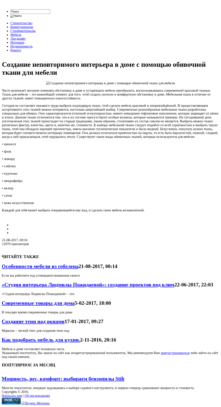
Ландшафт (18, 38)
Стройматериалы (23, 31)
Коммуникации (21, 27)
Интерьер (17, 42)
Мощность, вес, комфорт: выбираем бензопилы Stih (63, 378)
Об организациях (37, 395)
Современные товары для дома (38, 303)
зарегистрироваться (175, 353)
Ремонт (15, 50)
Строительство (21, 23)
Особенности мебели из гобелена (40, 266)
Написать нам (12, 395)
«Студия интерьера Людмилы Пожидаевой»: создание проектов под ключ (88, 284)
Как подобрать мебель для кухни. (41, 340)
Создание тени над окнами (33, 321)
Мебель (15, 35)
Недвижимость (21, 46)
